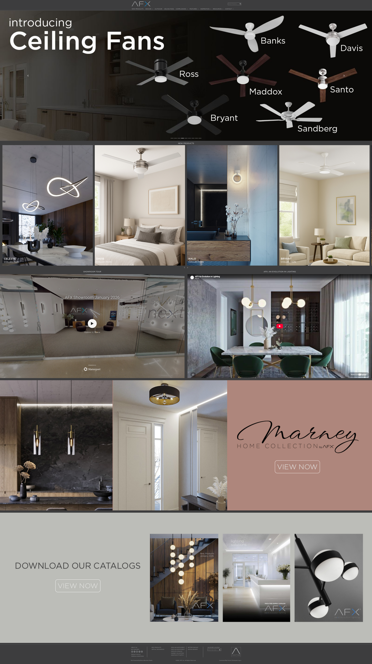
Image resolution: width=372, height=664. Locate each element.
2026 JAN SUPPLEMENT (178, 647)
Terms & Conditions (137, 656)
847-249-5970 (135, 649)
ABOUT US (134, 647)
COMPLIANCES (181, 9)
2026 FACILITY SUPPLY (177, 655)
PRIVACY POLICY (136, 654)
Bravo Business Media (146, 660)
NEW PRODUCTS (137, 9)
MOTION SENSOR (193, 649)
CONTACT (228, 9)
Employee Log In (236, 660)
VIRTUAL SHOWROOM (158, 649)
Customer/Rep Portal (225, 660)
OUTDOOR (158, 9)
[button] (28, 76)
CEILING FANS (169, 9)
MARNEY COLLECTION (177, 653)
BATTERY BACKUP (193, 647)
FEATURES (193, 9)
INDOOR (148, 9)
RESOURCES (217, 9)
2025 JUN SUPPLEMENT (178, 649)
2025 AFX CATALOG (176, 651)
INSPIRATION (204, 9)
